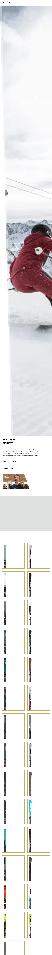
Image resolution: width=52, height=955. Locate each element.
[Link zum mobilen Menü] (48, 3)
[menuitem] (43, 3)
